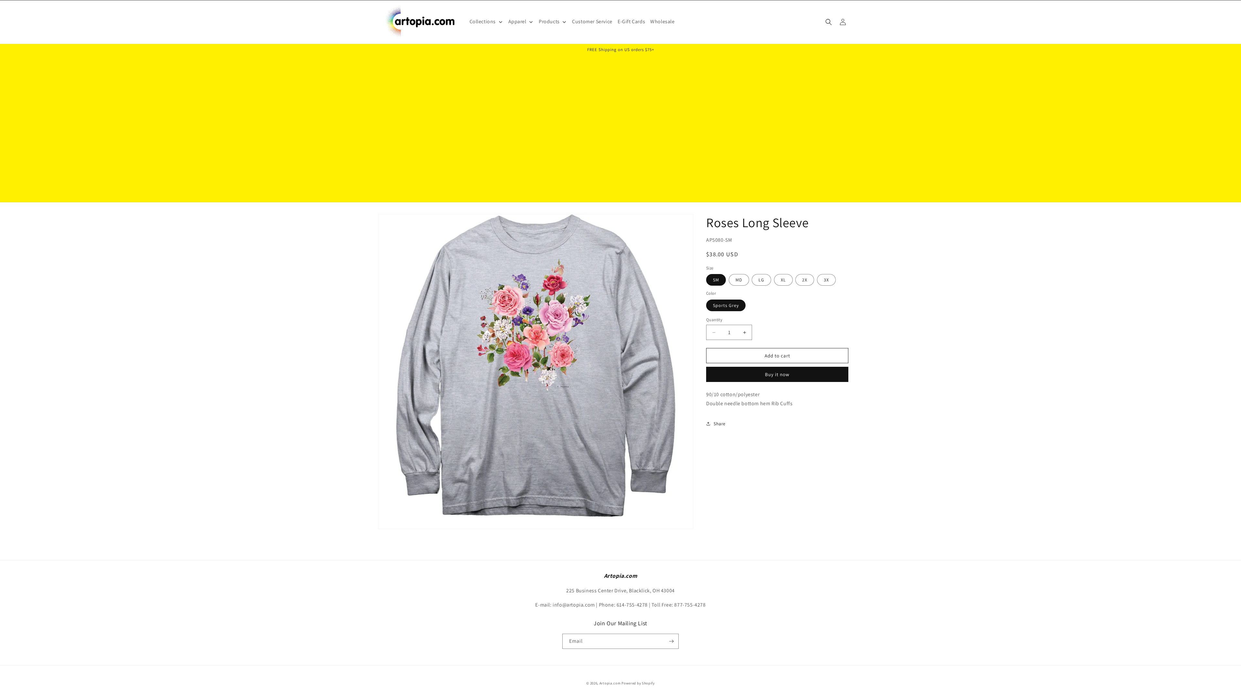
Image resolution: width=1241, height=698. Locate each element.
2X (804, 280)
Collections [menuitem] (483, 21)
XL (783, 280)
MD (739, 280)
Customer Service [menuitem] (592, 21)
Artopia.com (610, 683)
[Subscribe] (671, 641)
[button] (829, 22)
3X (826, 280)
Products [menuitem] (549, 21)
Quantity (714, 320)
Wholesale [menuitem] (662, 21)
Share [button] (720, 424)
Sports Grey (726, 305)
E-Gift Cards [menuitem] (631, 21)
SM (716, 280)
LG (761, 280)
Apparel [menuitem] (517, 21)
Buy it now (777, 374)
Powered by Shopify (638, 683)
